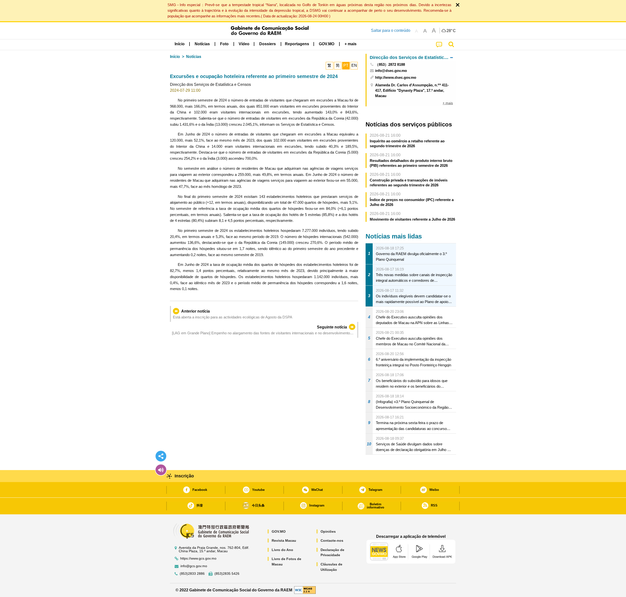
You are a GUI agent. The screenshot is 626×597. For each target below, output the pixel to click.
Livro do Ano (282, 550)
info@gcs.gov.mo (193, 566)
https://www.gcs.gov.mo (198, 558)
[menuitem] (202, 44)
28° (451, 31)
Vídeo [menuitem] (244, 44)
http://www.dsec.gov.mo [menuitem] (395, 77)
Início (175, 57)
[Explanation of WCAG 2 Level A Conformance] (305, 590)
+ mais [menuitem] (448, 103)
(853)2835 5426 (226, 573)
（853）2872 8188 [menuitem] (390, 64)
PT (345, 65)
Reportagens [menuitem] (297, 44)
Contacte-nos (332, 540)
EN (354, 65)
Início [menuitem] (180, 44)
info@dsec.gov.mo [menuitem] (391, 70)
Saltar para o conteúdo (390, 30)
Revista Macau (284, 540)
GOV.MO (279, 531)
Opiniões (328, 531)
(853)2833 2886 (192, 573)
